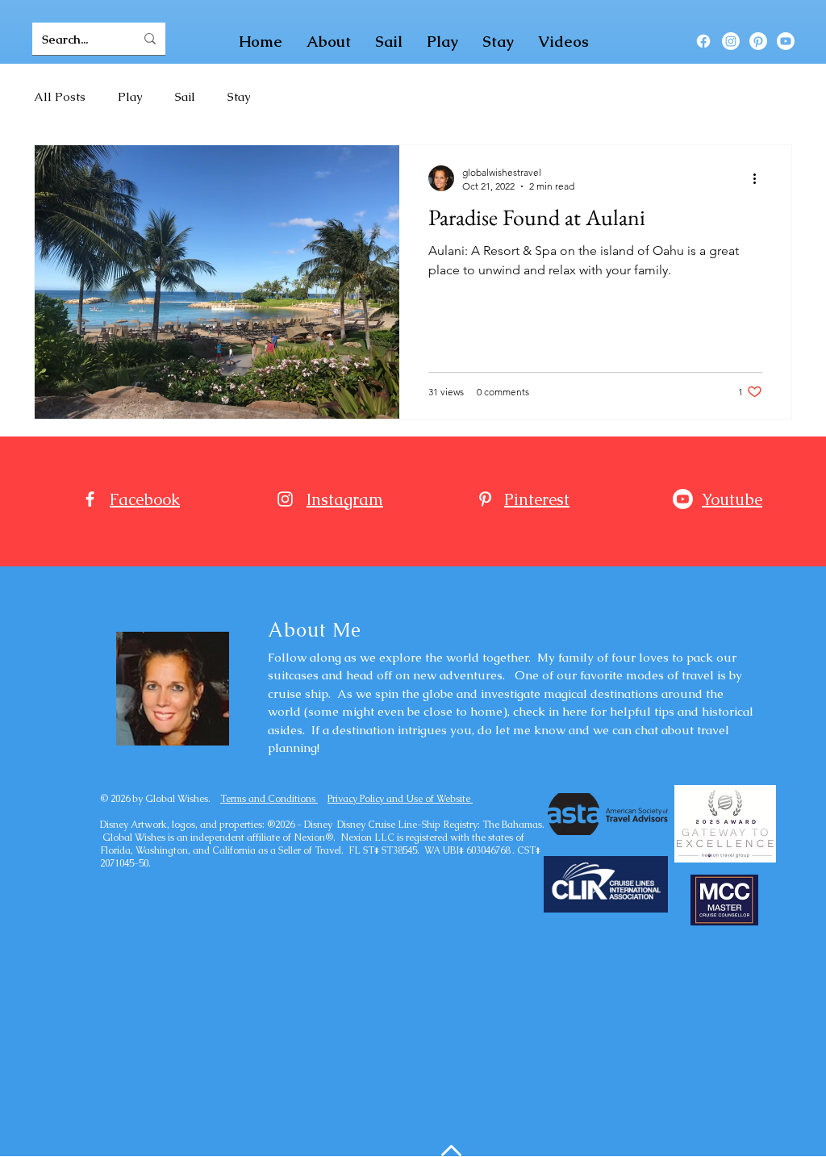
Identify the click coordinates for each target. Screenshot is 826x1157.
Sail (185, 96)
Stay (239, 96)
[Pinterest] (758, 41)
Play (130, 96)
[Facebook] (703, 41)
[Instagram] (731, 41)
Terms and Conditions (269, 798)
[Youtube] (786, 41)
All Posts (60, 96)
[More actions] (760, 178)
